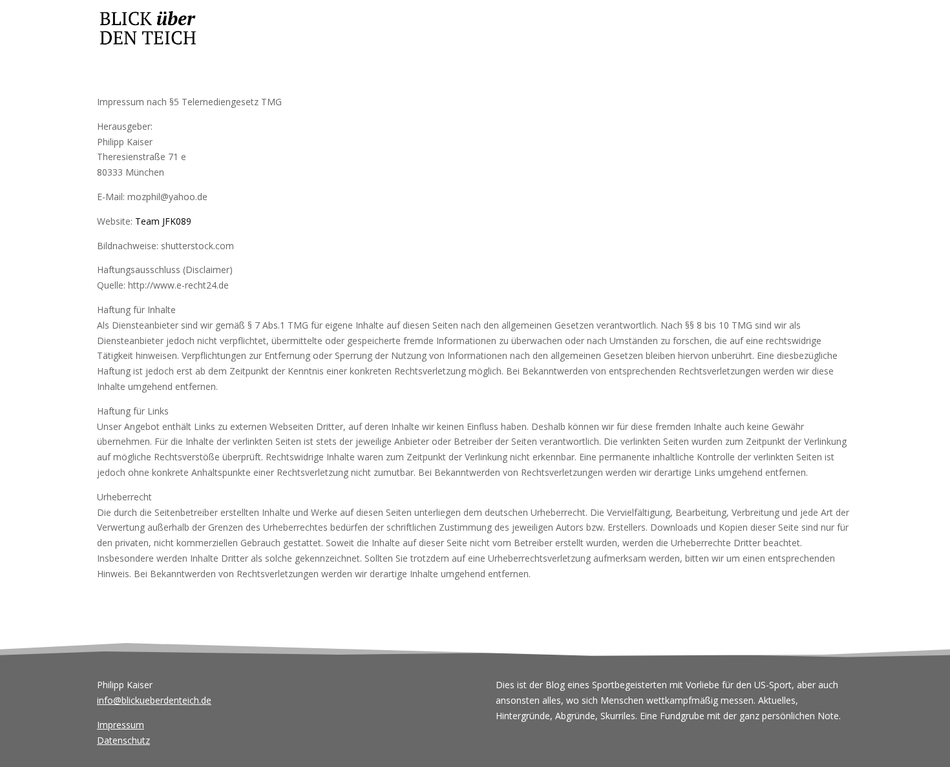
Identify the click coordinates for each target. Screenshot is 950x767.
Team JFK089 (163, 221)
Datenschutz (123, 740)
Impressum (120, 725)
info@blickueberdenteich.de (154, 700)
